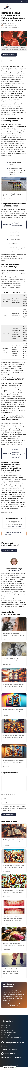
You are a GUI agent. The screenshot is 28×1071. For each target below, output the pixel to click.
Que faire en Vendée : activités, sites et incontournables (13, 195)
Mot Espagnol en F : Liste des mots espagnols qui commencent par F (13, 866)
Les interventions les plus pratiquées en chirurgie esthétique (13, 634)
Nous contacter (5, 1025)
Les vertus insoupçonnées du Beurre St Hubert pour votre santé (13, 944)
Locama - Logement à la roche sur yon (11, 1057)
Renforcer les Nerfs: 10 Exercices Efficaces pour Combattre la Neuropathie (11, 971)
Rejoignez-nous (22, 1)
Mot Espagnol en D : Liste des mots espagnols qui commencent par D (13, 762)
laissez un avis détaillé (16, 526)
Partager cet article (10, 55)
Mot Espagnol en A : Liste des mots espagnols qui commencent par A (13, 685)
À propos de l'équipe (7, 1030)
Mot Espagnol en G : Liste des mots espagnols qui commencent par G (13, 892)
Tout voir (5, 1046)
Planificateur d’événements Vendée (11, 1037)
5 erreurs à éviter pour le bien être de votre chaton (11, 660)
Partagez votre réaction (8, 1067)
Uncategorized (7, 512)
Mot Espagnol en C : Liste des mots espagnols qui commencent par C (13, 736)
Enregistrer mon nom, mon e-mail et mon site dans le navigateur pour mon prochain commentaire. (14, 808)
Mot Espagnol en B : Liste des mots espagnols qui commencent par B (13, 711)
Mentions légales (6, 1035)
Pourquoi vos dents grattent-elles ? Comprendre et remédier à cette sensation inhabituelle (12, 918)
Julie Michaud (15, 570)
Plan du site (4, 1028)
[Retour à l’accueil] (6, 6)
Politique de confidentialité (8, 1032)
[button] (20, 7)
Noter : (3, 794)
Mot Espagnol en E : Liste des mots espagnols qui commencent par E (13, 841)
